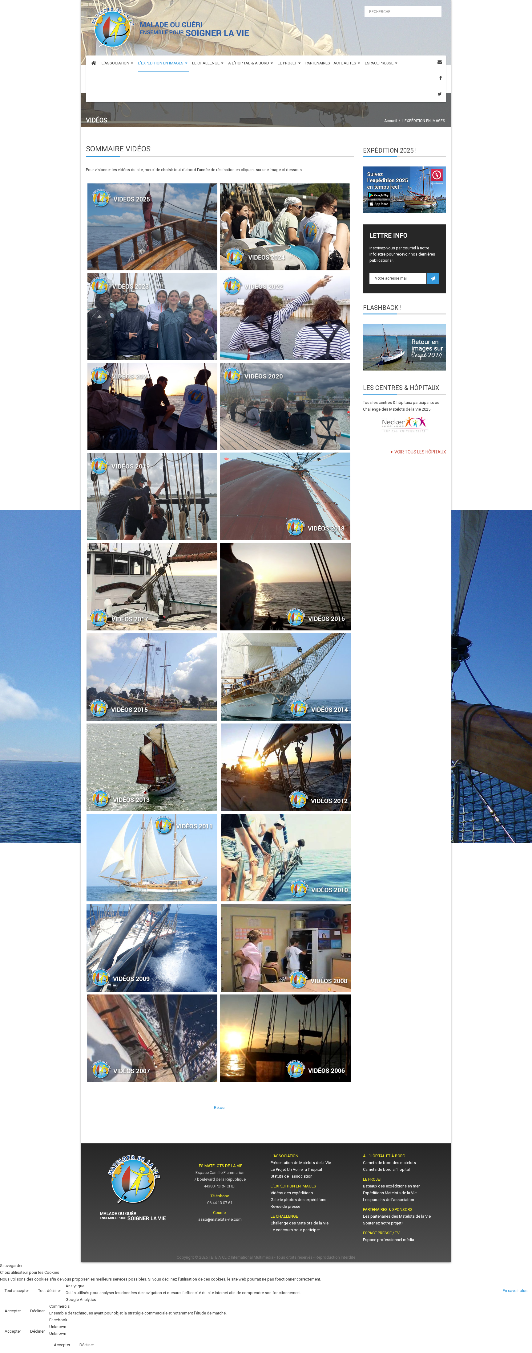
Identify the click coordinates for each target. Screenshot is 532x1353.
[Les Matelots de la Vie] (169, 29)
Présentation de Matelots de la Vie (301, 1162)
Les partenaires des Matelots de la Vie (397, 1216)
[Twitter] (440, 94)
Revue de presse (285, 1206)
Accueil (390, 121)
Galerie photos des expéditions (298, 1199)
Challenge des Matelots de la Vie (299, 1223)
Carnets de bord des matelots (389, 1162)
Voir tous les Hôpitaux (420, 451)
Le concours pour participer (295, 1230)
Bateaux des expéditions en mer (391, 1186)
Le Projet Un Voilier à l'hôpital (296, 1169)
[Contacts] (439, 62)
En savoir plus (515, 1290)
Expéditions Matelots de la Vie (390, 1193)
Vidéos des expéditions (292, 1193)
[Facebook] (440, 78)
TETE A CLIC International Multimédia (241, 1257)
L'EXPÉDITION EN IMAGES (423, 121)
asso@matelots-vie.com (220, 1219)
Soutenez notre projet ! (383, 1223)
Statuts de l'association (291, 1176)
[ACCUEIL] (93, 63)
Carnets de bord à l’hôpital (386, 1169)
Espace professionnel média (388, 1239)
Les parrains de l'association (388, 1199)
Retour (220, 1107)
